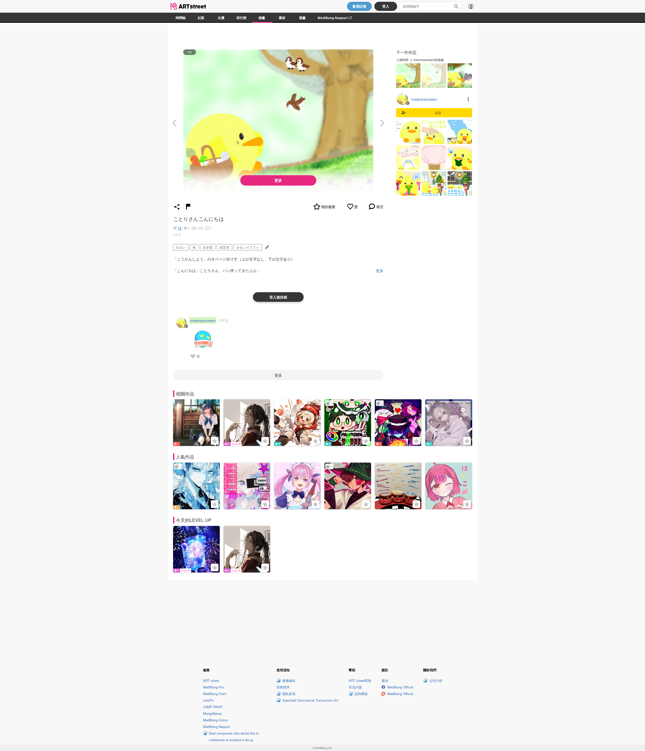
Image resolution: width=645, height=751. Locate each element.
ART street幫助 (360, 680)
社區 (201, 18)
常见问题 (355, 687)
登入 (385, 6)
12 (179, 228)
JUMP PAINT (213, 706)
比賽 (221, 18)
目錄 (468, 99)
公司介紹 (435, 680)
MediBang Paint (214, 693)
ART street (211, 680)
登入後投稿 (278, 297)
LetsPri (208, 700)
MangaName (212, 713)
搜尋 (456, 6)
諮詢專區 (361, 693)
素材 (282, 18)
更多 (278, 180)
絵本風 (208, 247)
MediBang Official (400, 687)
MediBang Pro (213, 687)
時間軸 (181, 18)
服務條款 (289, 680)
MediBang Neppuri (337, 18)
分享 (177, 206)
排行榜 (241, 18)
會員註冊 (359, 6)
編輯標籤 (266, 247)
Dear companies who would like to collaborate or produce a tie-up (234, 736)
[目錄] (471, 6)
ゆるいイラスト (247, 247)
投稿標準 (283, 687)
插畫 (262, 18)
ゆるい (181, 247)
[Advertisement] (323, 620)
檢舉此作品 (188, 206)
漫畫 (302, 18)
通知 (384, 680)
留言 (379, 206)
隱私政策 (289, 693)
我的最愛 (328, 206)
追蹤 (438, 112)
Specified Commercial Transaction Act (310, 700)
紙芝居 (224, 247)
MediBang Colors (215, 720)
